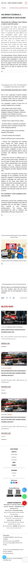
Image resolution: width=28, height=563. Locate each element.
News (8, 343)
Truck (14, 475)
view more (3, 346)
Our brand (14, 470)
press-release (4, 386)
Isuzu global (14, 459)
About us (14, 452)
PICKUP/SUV (9, 368)
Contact (14, 465)
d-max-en (3, 390)
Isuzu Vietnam (14, 449)
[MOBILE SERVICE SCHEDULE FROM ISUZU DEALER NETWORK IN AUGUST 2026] (14, 318)
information (4, 343)
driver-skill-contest (11, 327)
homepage (4, 7)
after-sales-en (19, 327)
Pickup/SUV (14, 473)
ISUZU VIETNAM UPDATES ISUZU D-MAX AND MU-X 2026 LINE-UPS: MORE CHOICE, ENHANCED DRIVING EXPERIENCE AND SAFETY (13, 373)
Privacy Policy (6, 535)
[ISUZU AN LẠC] (12, 3)
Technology (14, 457)
